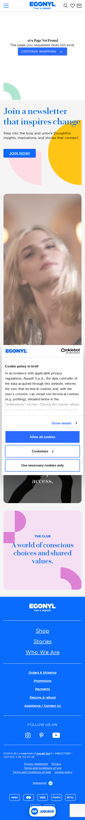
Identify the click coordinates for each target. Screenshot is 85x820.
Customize (40, 451)
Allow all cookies (42, 437)
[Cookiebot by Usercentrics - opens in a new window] (61, 351)
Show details (61, 423)
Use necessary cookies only (42, 465)
